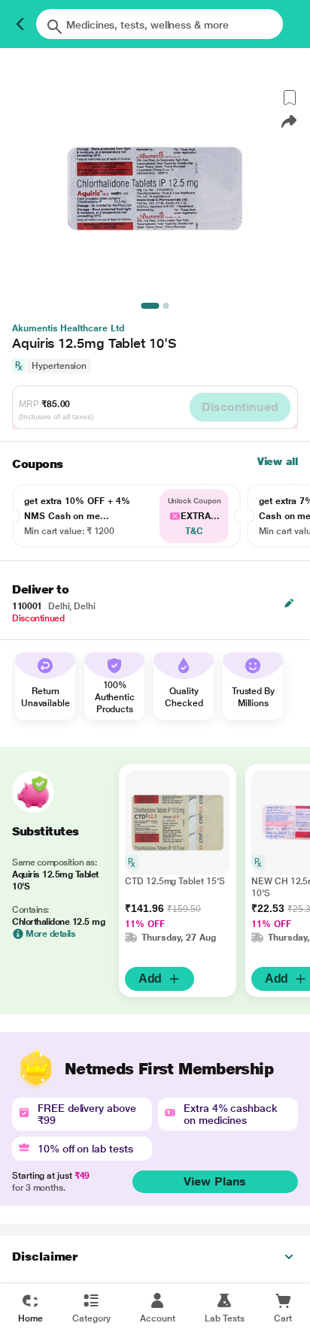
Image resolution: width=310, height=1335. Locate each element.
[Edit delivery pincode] (289, 603)
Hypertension (59, 366)
